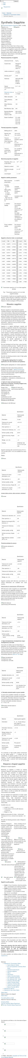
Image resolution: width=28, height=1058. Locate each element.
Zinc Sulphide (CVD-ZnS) (13, 977)
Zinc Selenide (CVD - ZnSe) (14, 979)
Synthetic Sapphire (12, 971)
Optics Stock (4, 992)
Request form (7, 7)
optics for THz (16, 654)
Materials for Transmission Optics (12, 963)
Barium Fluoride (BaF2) (13, 987)
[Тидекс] (2, 8)
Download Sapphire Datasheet (10, 25)
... (16, 999)
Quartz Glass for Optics (13, 965)
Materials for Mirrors (9, 988)
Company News (5, 1002)
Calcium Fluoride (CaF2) (13, 985)
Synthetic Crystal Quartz (13, 969)
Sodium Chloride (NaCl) (13, 982)
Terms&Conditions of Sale (7, 998)
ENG (4, 4)
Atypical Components (19, 369)
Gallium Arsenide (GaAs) (13, 976)
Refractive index (8, 92)
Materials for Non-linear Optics (11, 990)
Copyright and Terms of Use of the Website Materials (13, 1056)
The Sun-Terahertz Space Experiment (10, 1003)
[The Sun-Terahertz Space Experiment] (14, 1012)
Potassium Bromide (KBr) (13, 980)
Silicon (9, 973)
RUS (4, 3)
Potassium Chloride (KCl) (13, 984)
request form (4, 955)
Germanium (10, 974)
